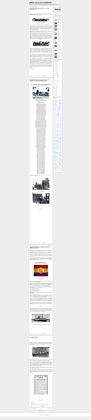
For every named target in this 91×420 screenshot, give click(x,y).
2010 (55, 95)
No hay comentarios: (38, 333)
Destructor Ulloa (59, 133)
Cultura (57, 128)
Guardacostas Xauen (59, 144)
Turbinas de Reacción (56, 170)
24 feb (57, 79)
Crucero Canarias (56, 123)
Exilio (60, 138)
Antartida (55, 103)
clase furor (57, 116)
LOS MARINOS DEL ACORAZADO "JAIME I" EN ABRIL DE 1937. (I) (57, 30)
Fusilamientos (59, 142)
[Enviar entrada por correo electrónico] (41, 333)
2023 (55, 63)
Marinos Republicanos (57, 156)
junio (56, 69)
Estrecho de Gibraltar (58, 138)
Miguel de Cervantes (58, 159)
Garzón (60, 143)
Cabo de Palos (56, 111)
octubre (57, 66)
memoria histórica (59, 158)
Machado (60, 150)
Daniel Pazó (60, 128)
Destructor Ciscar (57, 130)
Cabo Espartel (60, 111)
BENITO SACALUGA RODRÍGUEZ (40, 2)
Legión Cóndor (58, 149)
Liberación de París (56, 150)
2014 (55, 91)
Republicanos (55, 165)
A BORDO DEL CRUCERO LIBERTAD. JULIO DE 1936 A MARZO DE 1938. (57, 34)
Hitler (54, 146)
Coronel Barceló (55, 120)
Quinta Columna (59, 162)
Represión (57, 163)
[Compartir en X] (42, 406)
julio (56, 68)
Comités (60, 117)
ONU (58, 161)
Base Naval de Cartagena (58, 107)
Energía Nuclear (55, 136)
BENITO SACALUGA (57, 108)
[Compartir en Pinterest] (45, 333)
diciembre (57, 64)
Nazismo (57, 161)
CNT (59, 116)
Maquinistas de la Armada (57, 152)
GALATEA (55, 143)
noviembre (57, 65)
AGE (59, 102)
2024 (55, 62)
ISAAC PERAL (56, 147)
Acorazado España (58, 100)
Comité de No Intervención (57, 117)
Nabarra (55, 161)
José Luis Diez (59, 147)
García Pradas (58, 143)
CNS (58, 116)
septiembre (57, 67)
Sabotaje (60, 165)
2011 (55, 94)
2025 (55, 61)
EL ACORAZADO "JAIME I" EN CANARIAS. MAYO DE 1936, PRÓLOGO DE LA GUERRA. (57, 46)
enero (56, 82)
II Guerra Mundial (57, 146)
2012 (55, 93)
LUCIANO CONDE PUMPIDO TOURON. (58, 22)
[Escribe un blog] (43, 333)
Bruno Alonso (55, 110)
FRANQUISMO (59, 141)
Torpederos (55, 169)
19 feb (57, 80)
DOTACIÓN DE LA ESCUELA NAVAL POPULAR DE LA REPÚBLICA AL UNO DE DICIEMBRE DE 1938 (40, 80)
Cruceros (59, 126)
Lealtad (56, 149)
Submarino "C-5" (56, 167)
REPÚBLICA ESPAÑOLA (57, 164)
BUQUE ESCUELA (59, 110)
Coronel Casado (58, 120)
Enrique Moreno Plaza (59, 136)
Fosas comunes (56, 141)
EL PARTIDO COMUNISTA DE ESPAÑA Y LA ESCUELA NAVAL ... (57, 77)
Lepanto (60, 149)
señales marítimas (58, 166)
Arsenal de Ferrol (58, 105)
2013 (55, 92)
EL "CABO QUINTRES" (34, 337)
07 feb (57, 81)
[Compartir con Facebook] (44, 333)
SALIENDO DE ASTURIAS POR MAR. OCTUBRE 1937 (59, 53)
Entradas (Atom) (42, 410)
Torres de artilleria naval (59, 169)
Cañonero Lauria (59, 113)
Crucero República (56, 126)
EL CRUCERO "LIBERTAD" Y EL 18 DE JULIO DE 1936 (59, 26)
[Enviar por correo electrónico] (42, 333)
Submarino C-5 (60, 167)
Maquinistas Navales (57, 153)
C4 (54, 111)
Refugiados (55, 163)
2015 (55, 90)
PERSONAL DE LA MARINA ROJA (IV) (59, 49)
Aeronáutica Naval (56, 102)
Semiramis (55, 166)
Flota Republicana (57, 140)
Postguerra (55, 162)
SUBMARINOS (56, 168)
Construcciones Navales (58, 119)
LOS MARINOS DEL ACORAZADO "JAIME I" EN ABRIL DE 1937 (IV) (57, 38)
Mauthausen (55, 158)
